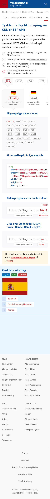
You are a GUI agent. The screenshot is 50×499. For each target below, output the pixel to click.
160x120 (11, 142)
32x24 (10, 125)
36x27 (18, 125)
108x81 (33, 134)
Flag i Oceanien (31, 390)
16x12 (10, 121)
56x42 (10, 130)
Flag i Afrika (30, 369)
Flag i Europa (30, 379)
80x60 (10, 134)
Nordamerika (7, 429)
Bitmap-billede (18, 17)
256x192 (11, 146)
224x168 (29, 142)
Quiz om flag (7, 374)
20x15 (18, 121)
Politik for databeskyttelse (25, 467)
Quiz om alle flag (9, 408)
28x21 (33, 121)
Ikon (6, 17)
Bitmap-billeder (31, 419)
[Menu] (4, 4)
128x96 (27, 138)
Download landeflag (33, 408)
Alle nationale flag (9, 369)
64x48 (25, 130)
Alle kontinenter (32, 364)
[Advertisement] (25, 334)
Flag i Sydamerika (32, 395)
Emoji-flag (6, 390)
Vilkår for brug (25, 481)
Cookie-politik (25, 474)
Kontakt (25, 460)
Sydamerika (7, 440)
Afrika (4, 414)
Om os (25, 453)
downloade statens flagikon (23, 257)
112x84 (10, 138)
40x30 (25, 125)
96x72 (25, 134)
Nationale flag (28, 12)
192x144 (20, 142)
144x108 (36, 138)
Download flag (8, 395)
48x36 (33, 125)
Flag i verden (16, 5)
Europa (40, 12)
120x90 (18, 138)
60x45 (18, 130)
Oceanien (6, 435)
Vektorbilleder (31, 424)
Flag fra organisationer (12, 379)
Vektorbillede (35, 17)
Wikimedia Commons (38, 59)
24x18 (25, 121)
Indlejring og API (32, 429)
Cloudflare (15, 55)
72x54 (33, 130)
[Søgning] (46, 4)
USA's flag (6, 385)
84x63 (18, 134)
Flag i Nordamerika (33, 385)
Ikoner (28, 414)
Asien (4, 419)
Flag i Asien (30, 374)
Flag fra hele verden (10, 12)
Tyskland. (9, 261)
